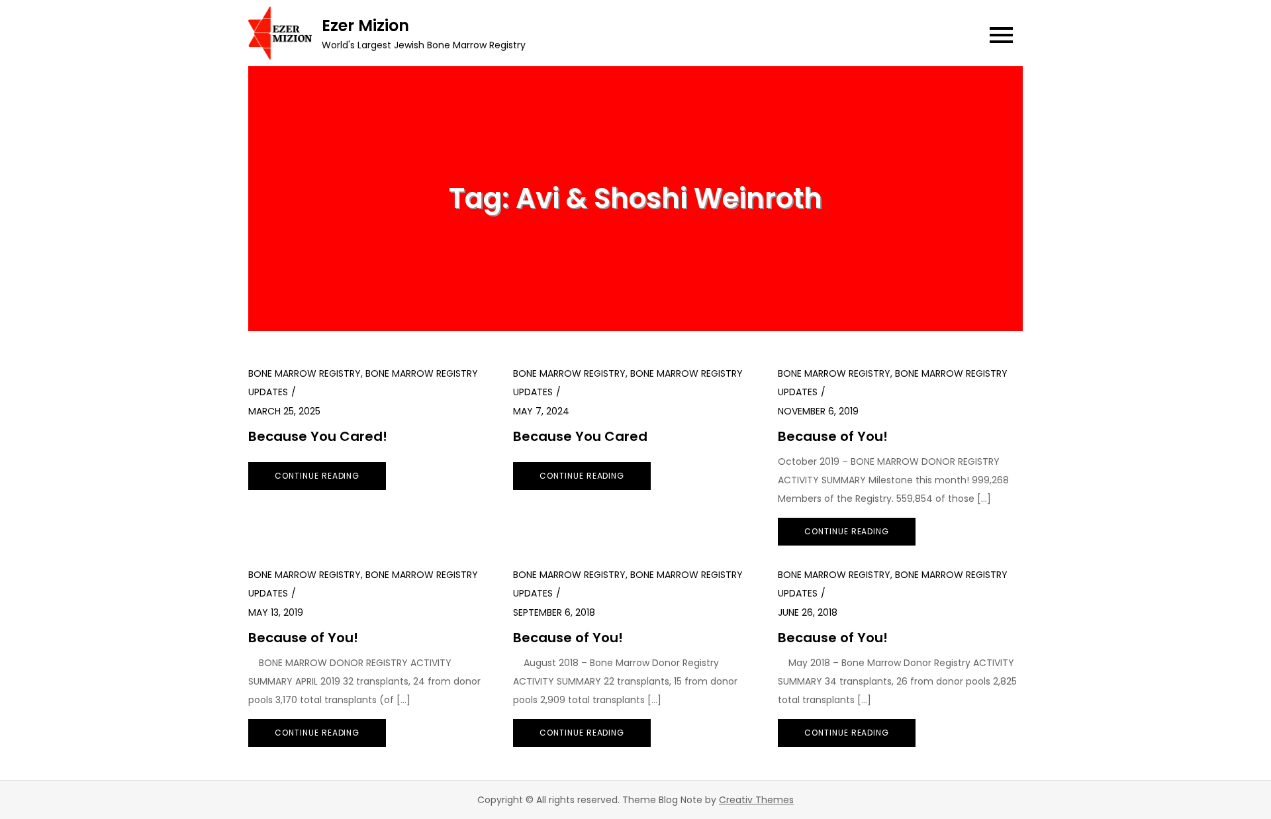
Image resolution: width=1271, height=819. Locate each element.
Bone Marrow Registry (304, 373)
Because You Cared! (317, 436)
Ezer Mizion (365, 25)
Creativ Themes (756, 799)
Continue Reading (317, 475)
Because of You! (833, 436)
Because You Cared (580, 436)
